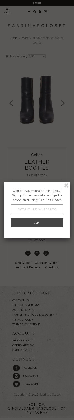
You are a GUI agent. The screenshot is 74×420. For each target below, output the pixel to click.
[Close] (66, 185)
